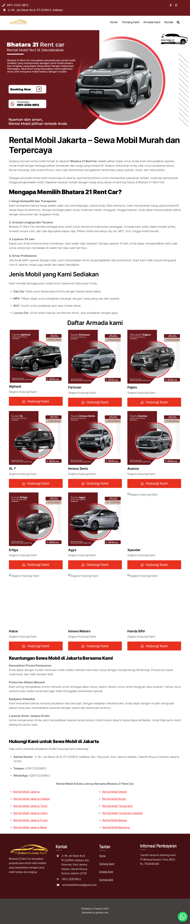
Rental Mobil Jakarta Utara (30, 813)
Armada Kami (151, 22)
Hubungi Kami (38, 401)
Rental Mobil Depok (114, 791)
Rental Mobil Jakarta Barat (30, 827)
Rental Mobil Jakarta (26, 791)
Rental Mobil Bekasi (114, 820)
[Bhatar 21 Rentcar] (18, 23)
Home (114, 22)
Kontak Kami (106, 879)
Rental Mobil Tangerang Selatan (122, 813)
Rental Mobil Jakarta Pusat (30, 820)
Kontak (168, 22)
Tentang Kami (130, 22)
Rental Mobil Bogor (114, 798)
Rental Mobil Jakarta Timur (30, 806)
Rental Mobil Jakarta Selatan (31, 798)
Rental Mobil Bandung (116, 827)
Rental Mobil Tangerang (117, 806)
